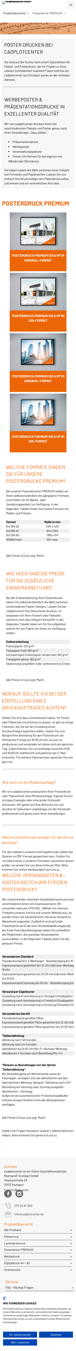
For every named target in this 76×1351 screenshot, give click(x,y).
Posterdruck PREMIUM (47, 13)
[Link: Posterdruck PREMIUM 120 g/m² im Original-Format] (38, 241)
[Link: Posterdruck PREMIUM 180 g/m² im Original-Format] (38, 362)
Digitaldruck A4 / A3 (17, 1263)
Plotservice (11, 1236)
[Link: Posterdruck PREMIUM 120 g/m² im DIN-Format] (38, 302)
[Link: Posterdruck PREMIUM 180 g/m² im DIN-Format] (38, 423)
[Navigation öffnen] (71, 5)
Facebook (8, 1191)
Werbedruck (12, 1256)
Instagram (19, 1191)
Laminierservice (14, 1243)
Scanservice (12, 1269)
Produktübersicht (14, 13)
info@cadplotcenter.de (29, 1214)
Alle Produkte (12, 1230)
